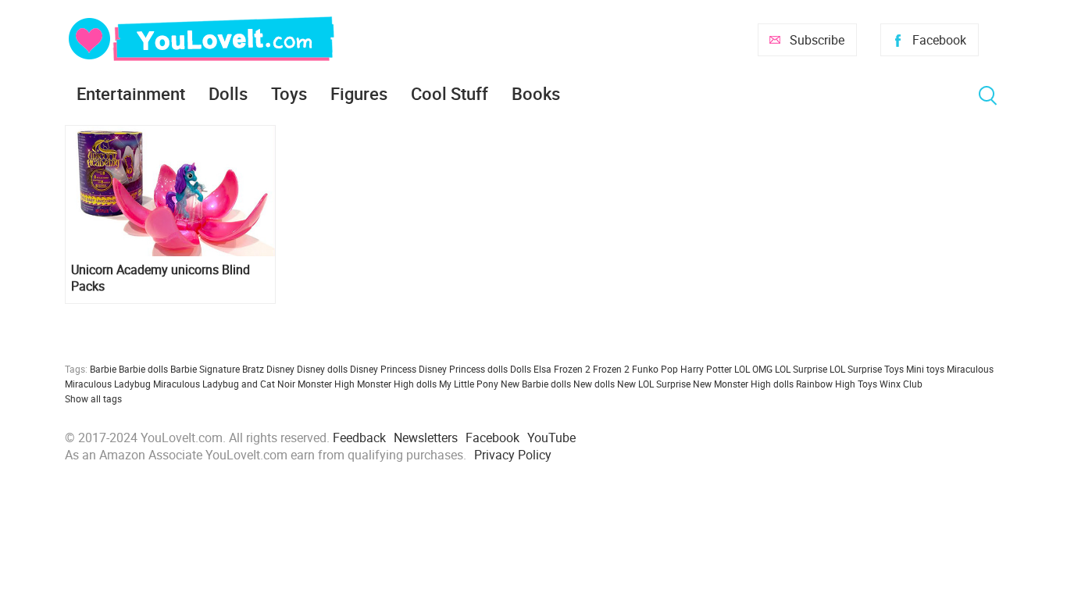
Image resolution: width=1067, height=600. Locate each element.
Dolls (228, 93)
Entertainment (131, 93)
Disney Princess (383, 368)
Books (536, 93)
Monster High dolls (397, 383)
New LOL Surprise (654, 383)
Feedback (359, 437)
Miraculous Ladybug (108, 383)
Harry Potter (706, 368)
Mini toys (925, 368)
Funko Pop (655, 368)
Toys (289, 93)
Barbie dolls (143, 368)
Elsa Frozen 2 (562, 368)
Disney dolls (322, 368)
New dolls (594, 383)
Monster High (326, 383)
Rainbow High (825, 383)
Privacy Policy (512, 454)
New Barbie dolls (536, 383)
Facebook (939, 39)
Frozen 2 (611, 368)
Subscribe (817, 39)
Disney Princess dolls (463, 368)
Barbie (103, 368)
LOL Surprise (801, 368)
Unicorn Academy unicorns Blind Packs (160, 278)
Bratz (253, 368)
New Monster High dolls (743, 383)
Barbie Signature (205, 368)
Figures (358, 93)
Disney (280, 368)
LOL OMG (753, 368)
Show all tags (93, 398)
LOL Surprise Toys (867, 368)
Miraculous (970, 368)
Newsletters (426, 437)
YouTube (551, 437)
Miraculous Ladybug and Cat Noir (224, 383)
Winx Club (901, 383)
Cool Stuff (449, 93)
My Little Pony (468, 383)
